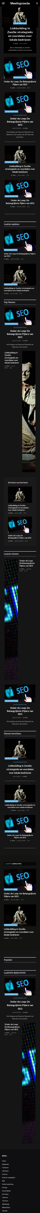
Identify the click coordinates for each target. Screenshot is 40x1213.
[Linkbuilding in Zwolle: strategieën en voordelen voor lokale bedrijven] (20, 17)
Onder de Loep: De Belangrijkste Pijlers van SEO (20, 121)
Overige (4, 1187)
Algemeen (5, 1164)
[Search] (37, 3)
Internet (4, 1174)
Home (4, 1161)
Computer (5, 1167)
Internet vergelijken (8, 1177)
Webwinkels (6, 1207)
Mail (3, 1181)
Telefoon (5, 1201)
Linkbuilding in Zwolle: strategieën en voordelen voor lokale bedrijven (20, 169)
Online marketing (20, 77)
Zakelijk (4, 1211)
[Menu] (3, 3)
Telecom (5, 1197)
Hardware (5, 1171)
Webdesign (5, 1204)
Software (5, 1194)
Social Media (6, 1191)
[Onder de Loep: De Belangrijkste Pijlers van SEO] (20, 68)
